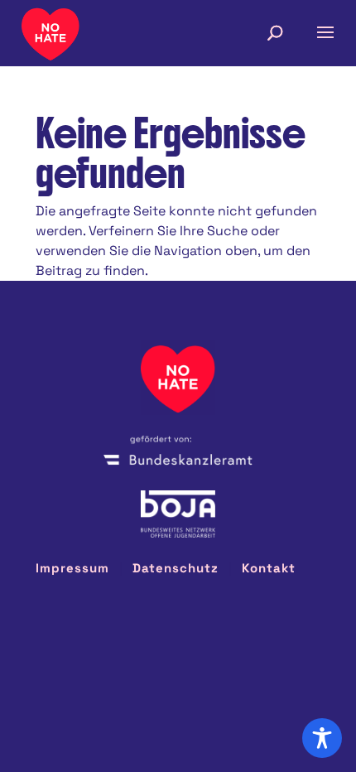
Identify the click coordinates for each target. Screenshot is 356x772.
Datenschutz (175, 568)
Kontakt (269, 568)
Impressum (72, 568)
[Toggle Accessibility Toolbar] (322, 738)
